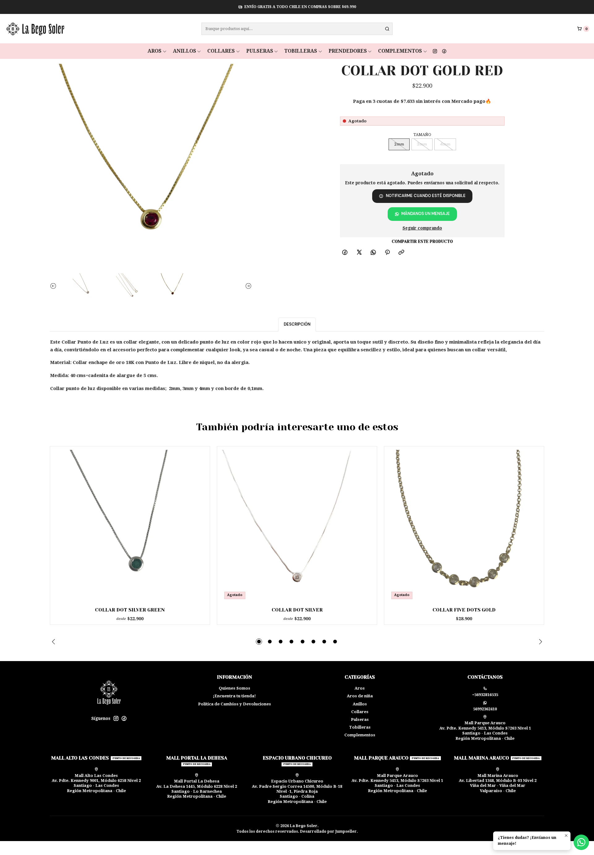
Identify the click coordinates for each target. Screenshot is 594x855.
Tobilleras (300, 51)
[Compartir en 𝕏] (359, 252)
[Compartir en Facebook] (345, 252)
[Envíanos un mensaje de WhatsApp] (581, 842)
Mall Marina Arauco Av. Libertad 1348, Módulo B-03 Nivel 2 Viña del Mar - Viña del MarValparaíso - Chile (497, 783)
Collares (221, 51)
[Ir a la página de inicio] (34, 29)
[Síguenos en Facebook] (444, 51)
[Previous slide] (54, 286)
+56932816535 (485, 694)
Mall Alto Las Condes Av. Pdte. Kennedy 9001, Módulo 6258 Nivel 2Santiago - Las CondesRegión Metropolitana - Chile (96, 783)
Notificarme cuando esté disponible (426, 195)
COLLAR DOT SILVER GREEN (130, 610)
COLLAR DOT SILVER (297, 610)
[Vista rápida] (196, 524)
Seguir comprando (422, 228)
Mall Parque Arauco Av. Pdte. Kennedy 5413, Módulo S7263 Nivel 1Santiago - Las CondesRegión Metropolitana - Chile (485, 730)
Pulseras (259, 51)
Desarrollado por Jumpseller (328, 831)
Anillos (184, 51)
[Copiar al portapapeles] (401, 252)
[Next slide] (247, 286)
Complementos (400, 51)
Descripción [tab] (297, 324)
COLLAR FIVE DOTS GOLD (464, 610)
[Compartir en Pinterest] (387, 252)
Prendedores (348, 51)
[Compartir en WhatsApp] (373, 252)
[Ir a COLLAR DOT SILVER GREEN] (130, 526)
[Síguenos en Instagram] (435, 51)
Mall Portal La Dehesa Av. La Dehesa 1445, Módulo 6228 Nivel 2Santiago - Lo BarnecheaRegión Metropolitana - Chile (196, 789)
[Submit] (387, 29)
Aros (154, 51)
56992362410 (485, 709)
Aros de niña (360, 696)
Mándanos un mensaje (425, 213)
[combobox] (297, 29)
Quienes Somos (234, 688)
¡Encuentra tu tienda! (234, 696)
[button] (259, 641)
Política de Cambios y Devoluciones (234, 704)
